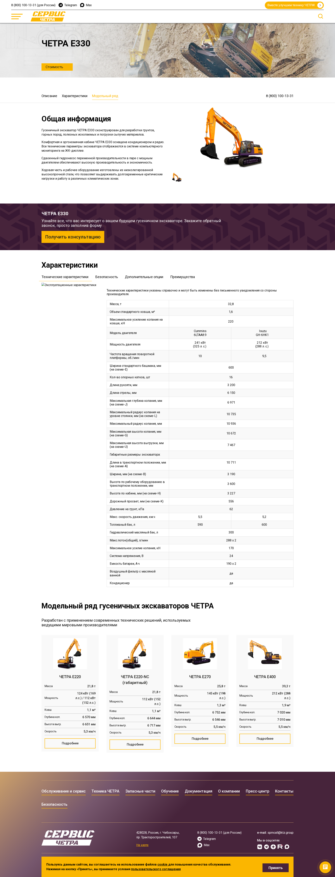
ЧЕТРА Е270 (200, 676)
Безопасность (54, 804)
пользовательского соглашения (156, 869)
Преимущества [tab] (182, 277)
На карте (142, 845)
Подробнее (70, 743)
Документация (198, 791)
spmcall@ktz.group (281, 832)
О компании (229, 791)
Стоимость (54, 67)
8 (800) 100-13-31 (280, 96)
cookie (162, 864)
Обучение (170, 791)
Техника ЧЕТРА (105, 791)
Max (89, 5)
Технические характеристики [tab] (64, 277)
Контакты (284, 791)
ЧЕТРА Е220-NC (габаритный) (135, 679)
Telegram (70, 5)
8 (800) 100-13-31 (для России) (33, 5)
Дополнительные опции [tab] (144, 277)
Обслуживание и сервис (63, 791)
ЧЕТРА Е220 (70, 676)
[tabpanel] (200, 437)
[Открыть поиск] (320, 16)
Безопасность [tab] (106, 277)
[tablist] (167, 277)
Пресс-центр (257, 791)
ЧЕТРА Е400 (265, 676)
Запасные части (140, 791)
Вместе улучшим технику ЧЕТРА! (291, 5)
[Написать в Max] (286, 846)
